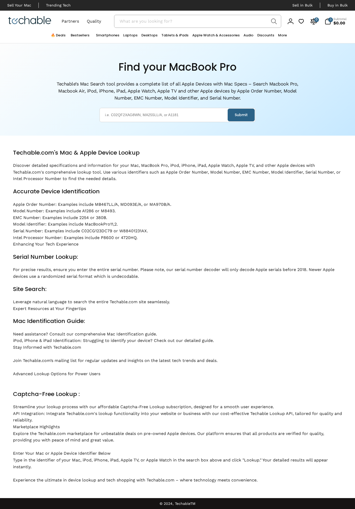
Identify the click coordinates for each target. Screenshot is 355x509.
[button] (105, 37)
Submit (241, 114)
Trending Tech (58, 5)
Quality (94, 21)
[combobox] (197, 21)
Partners (70, 21)
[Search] (274, 21)
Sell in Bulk (302, 5)
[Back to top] (8, 481)
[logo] (29, 21)
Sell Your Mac (19, 5)
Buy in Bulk (337, 5)
